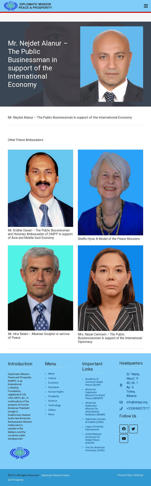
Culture (52, 378)
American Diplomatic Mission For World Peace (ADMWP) (95, 394)
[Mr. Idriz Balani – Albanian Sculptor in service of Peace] (40, 287)
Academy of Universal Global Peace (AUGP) (94, 382)
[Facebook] (123, 428)
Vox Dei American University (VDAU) (95, 449)
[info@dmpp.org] (122, 402)
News (51, 414)
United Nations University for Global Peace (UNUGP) (93, 438)
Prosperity (53, 396)
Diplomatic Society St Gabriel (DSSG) (95, 420)
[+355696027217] (122, 408)
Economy (53, 382)
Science (52, 400)
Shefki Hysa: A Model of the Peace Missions (109, 239)
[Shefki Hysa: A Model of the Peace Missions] (110, 192)
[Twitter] (133, 428)
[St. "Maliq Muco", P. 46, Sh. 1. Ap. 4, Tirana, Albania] (122, 385)
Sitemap (138, 475)
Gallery (52, 410)
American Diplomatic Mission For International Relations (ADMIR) (95, 408)
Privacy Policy (125, 475)
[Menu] (145, 6)
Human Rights (56, 391)
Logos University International (94, 428)
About (51, 373)
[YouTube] (123, 438)
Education (53, 387)
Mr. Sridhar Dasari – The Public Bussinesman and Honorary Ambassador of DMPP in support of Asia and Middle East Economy (40, 234)
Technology (54, 405)
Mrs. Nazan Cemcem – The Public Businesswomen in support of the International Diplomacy (110, 338)
